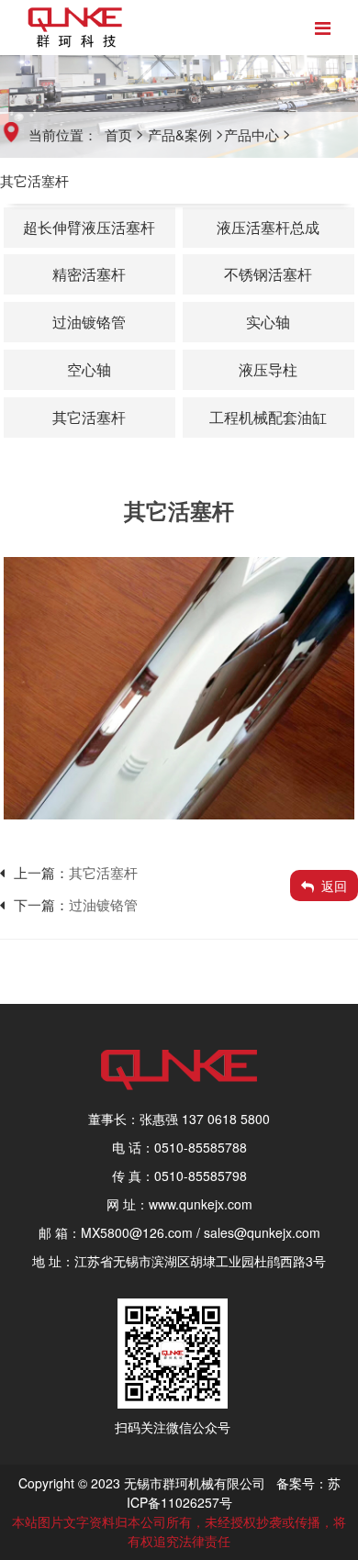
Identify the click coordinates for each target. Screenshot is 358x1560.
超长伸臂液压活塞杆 (89, 227)
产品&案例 (180, 134)
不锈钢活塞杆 (268, 273)
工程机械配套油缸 (268, 417)
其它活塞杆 (34, 180)
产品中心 (251, 134)
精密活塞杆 (89, 273)
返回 (334, 885)
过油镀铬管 (89, 321)
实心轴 (268, 321)
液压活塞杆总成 (268, 227)
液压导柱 (268, 369)
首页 (118, 134)
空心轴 (89, 369)
